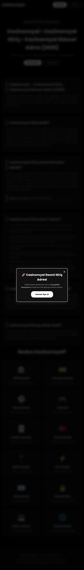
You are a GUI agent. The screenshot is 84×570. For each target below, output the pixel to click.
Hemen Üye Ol (42, 294)
